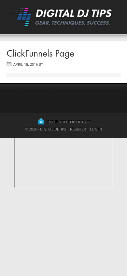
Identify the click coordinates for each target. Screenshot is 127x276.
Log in (96, 129)
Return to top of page (69, 121)
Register (78, 129)
